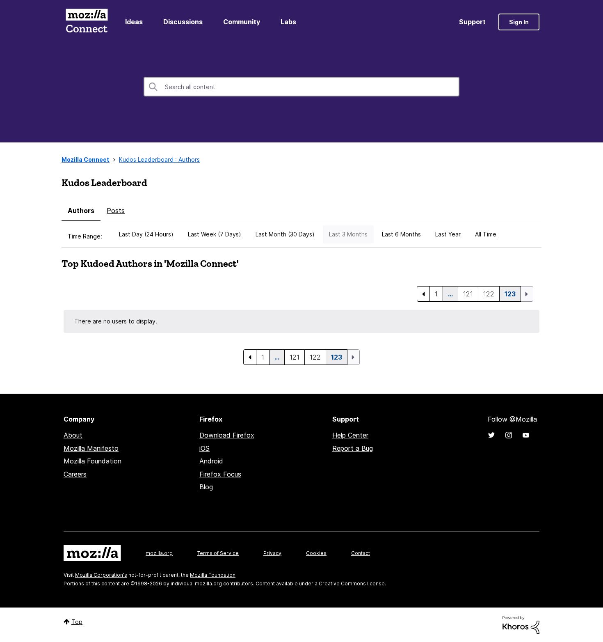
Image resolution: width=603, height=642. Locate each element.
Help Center (350, 435)
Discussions (183, 22)
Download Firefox (226, 435)
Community (241, 22)
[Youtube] (526, 435)
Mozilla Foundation (92, 461)
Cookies (316, 553)
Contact (360, 553)
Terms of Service (218, 553)
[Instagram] (508, 435)
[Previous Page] (423, 294)
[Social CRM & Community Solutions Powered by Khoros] (520, 624)
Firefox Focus (220, 474)
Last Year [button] (448, 234)
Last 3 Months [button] (348, 234)
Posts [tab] (116, 210)
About (73, 435)
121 (468, 294)
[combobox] (301, 86)
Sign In (519, 21)
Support (472, 22)
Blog (206, 487)
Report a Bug (352, 448)
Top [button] (76, 621)
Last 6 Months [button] (401, 234)
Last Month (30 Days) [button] (285, 234)
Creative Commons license (352, 583)
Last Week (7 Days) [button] (214, 234)
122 (488, 294)
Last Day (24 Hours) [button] (146, 234)
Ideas (134, 22)
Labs (288, 22)
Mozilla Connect (87, 22)
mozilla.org (159, 553)
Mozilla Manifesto (91, 448)
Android (211, 461)
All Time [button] (485, 234)
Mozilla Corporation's (101, 575)
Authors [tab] (81, 210)
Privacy (272, 553)
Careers (75, 474)
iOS (204, 448)
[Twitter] (491, 435)
